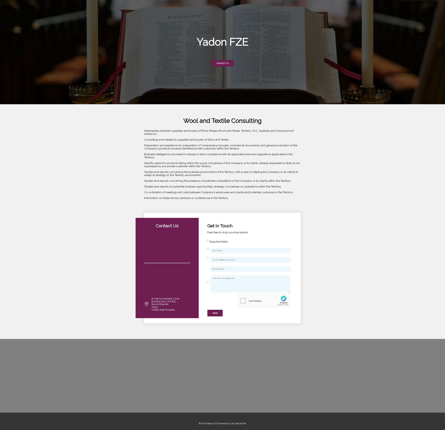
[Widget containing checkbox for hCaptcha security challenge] (264, 300)
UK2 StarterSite (238, 423)
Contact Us (222, 63)
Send (215, 313)
